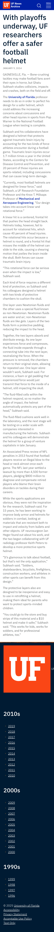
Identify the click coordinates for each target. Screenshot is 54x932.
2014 (11, 753)
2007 (11, 813)
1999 (11, 879)
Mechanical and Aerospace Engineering (21, 201)
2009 (11, 803)
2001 (11, 846)
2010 (11, 775)
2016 (11, 742)
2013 (11, 759)
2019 (11, 726)
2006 (11, 819)
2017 (11, 737)
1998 (11, 885)
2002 (11, 841)
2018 (11, 731)
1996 (11, 895)
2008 (11, 808)
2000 (11, 852)
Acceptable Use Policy (17, 918)
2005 (11, 824)
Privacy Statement (15, 914)
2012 (11, 764)
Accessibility (11, 910)
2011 (11, 770)
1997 (11, 890)
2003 (11, 835)
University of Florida (21, 97)
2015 (11, 748)
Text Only (9, 923)
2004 (11, 830)
